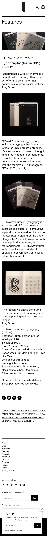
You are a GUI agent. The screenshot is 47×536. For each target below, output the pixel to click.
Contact (5, 460)
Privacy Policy (8, 471)
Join (34, 497)
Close (41, 509)
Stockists (6, 449)
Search (5, 443)
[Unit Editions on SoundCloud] (24, 486)
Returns (5, 465)
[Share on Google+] (14, 398)
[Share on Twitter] (9, 398)
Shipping (5, 462)
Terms (4, 468)
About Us (6, 457)
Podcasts (6, 454)
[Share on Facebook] (4, 398)
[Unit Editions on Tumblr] (20, 486)
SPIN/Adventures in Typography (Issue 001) (21, 60)
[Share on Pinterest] (19, 398)
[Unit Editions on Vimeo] (15, 486)
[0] (43, 8)
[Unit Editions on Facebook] (3, 486)
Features (5, 451)
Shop (4, 446)
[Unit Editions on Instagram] (11, 486)
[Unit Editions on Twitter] (8, 486)
